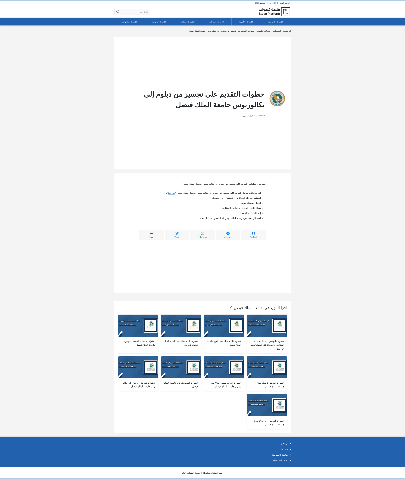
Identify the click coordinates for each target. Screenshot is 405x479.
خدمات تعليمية (264, 31)
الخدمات (277, 31)
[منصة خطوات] (274, 11)
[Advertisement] (202, 63)
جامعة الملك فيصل (248, 308)
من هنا (171, 192)
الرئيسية (287, 31)
